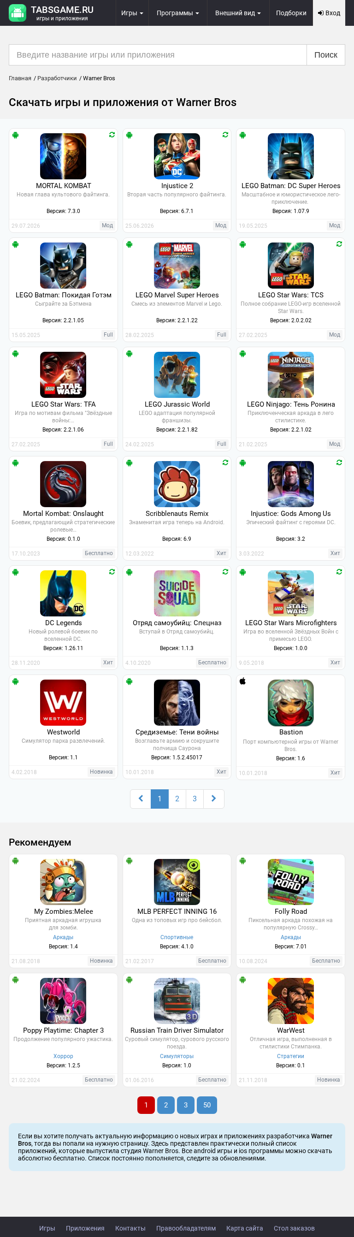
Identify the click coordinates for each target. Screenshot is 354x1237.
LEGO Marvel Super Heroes (177, 295)
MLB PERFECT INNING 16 (177, 911)
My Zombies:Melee (63, 911)
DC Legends (63, 623)
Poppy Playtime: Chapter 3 (63, 1030)
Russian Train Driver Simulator (177, 1030)
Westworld (63, 732)
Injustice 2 (177, 186)
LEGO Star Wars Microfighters (291, 623)
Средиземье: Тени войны (177, 732)
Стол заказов (294, 1228)
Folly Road (291, 911)
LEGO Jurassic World (177, 404)
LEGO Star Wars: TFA (63, 404)
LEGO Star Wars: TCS (291, 295)
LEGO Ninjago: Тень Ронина (291, 404)
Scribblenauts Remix (177, 513)
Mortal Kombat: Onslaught (63, 513)
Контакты (130, 1228)
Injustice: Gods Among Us (291, 513)
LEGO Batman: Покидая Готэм (64, 295)
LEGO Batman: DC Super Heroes (291, 186)
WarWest (291, 1030)
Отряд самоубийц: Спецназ (177, 623)
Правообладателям (186, 1228)
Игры (47, 1228)
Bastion (291, 732)
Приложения (85, 1228)
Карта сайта (244, 1228)
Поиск (325, 54)
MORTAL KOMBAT (63, 186)
